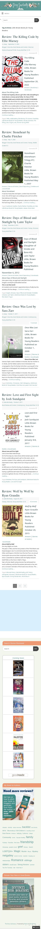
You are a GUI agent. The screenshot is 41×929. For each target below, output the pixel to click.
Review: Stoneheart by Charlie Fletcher (16, 134)
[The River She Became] (18, 675)
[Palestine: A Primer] (18, 749)
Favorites (10, 842)
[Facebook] (26, 4)
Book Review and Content (20, 47)
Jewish (31, 847)
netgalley (8, 855)
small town (13, 864)
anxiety (10, 827)
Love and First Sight (16, 481)
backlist (15, 206)
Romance (30, 120)
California (25, 833)
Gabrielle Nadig (8, 402)
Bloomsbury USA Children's (16, 830)
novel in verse (18, 856)
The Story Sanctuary (10, 924)
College (31, 833)
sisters (6, 864)
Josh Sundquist (22, 479)
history (26, 847)
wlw (15, 122)
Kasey (5, 44)
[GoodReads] (35, 4)
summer (32, 864)
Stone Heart (31, 208)
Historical (30, 47)
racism (25, 856)
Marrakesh (5, 297)
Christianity (16, 383)
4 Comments (33, 501)
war (14, 867)
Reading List (31, 856)
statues (25, 208)
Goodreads (28, 90)
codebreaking (14, 118)
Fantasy (30, 142)
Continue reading (8, 115)
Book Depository (25, 186)
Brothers (13, 833)
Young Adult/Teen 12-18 (23, 50)
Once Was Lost (21, 385)
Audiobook (9, 206)
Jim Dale (35, 206)
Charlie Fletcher (22, 206)
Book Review (7, 833)
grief (26, 572)
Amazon (26, 87)
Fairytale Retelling (20, 837)
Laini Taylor (11, 295)
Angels (8, 293)
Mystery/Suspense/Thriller (9, 50)
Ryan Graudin (6, 576)
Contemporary (32, 317)
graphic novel (13, 847)
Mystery (35, 851)
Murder (26, 120)
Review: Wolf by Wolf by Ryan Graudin (18, 493)
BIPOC (4, 830)
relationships (6, 860)
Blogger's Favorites (7, 47)
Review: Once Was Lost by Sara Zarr (19, 308)
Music (29, 851)
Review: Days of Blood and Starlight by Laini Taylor (19, 220)
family (29, 837)
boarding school (30, 830)
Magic (17, 851)
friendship (35, 118)
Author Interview (17, 827)
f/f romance (29, 118)
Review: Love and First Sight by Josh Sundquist (20, 396)
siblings (28, 860)
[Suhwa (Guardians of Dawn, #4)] (18, 712)
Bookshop (34, 87)
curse (13, 837)
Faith (21, 383)
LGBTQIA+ (8, 851)
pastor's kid (28, 385)
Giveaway (5, 847)
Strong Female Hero (15, 576)
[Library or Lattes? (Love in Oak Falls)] (18, 730)
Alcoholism (9, 383)
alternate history (10, 572)
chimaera (13, 293)
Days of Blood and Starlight (24, 293)
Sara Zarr (34, 385)
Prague (11, 297)
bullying (19, 833)
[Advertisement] (20, 610)
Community (7, 837)
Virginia (11, 122)
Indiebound (35, 186)
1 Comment (33, 323)
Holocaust (12, 574)
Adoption (5, 827)
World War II (25, 576)
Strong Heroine (23, 864)
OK (36, 20)
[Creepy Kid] (18, 694)
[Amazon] (38, 4)
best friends (34, 827)
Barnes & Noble (13, 186)
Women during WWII (23, 122)
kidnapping (26, 383)
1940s (7, 118)
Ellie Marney (21, 118)
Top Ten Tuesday (7, 867)
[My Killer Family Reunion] (18, 767)
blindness (9, 479)
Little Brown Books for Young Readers (12, 120)
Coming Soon (18, 658)
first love (14, 479)
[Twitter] (29, 4)
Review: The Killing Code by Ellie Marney (20, 38)
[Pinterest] (32, 4)
